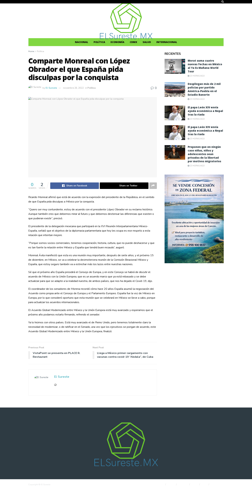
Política (99, 42)
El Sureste (51, 88)
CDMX (133, 42)
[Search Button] (222, 1)
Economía (117, 42)
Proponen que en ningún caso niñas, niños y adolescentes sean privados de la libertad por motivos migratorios (204, 154)
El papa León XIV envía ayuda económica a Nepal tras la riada (205, 111)
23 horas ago (197, 76)
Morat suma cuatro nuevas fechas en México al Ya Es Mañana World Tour (205, 66)
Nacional (81, 42)
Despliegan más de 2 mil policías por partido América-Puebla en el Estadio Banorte (204, 89)
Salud (147, 42)
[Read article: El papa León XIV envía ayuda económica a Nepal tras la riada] (175, 113)
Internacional (166, 42)
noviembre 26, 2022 (73, 88)
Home (31, 51)
